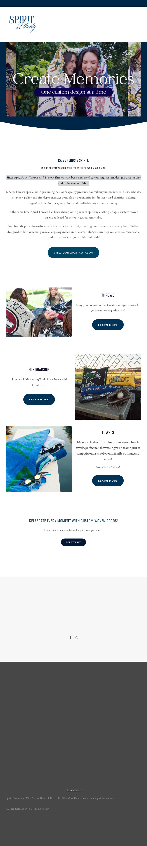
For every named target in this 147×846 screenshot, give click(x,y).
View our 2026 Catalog (73, 252)
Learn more (39, 399)
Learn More (108, 325)
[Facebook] (70, 637)
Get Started (74, 542)
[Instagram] (76, 637)
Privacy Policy (73, 790)
